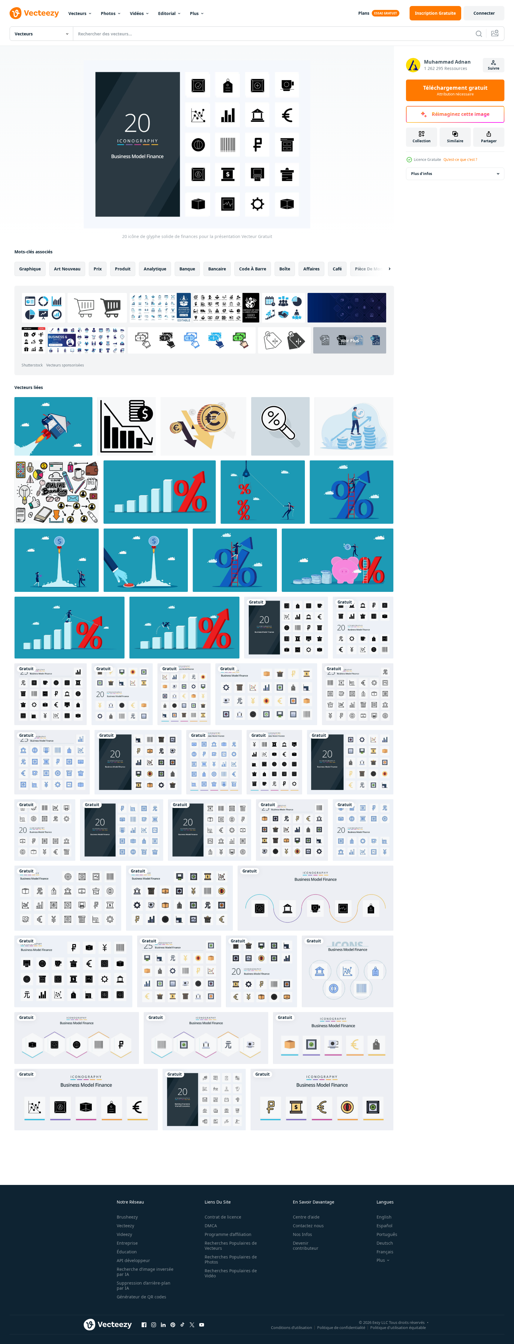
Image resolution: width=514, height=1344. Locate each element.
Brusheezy (127, 1217)
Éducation (127, 1252)
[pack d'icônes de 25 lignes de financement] (67, 898)
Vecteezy (125, 1225)
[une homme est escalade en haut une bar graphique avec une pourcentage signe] (184, 627)
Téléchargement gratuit (455, 90)
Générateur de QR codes (141, 1297)
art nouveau (67, 269)
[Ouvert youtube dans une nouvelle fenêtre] (201, 1324)
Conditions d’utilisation (291, 1327)
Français (385, 1252)
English (384, 1217)
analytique (155, 269)
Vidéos (137, 13)
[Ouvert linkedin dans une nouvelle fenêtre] (163, 1324)
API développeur (133, 1260)
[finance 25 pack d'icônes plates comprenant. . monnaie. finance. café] (206, 1038)
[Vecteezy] (34, 13)
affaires (311, 269)
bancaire (217, 269)
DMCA (211, 1225)
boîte (284, 269)
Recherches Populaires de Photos (231, 1259)
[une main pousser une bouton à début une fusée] (146, 560)
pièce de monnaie (373, 269)
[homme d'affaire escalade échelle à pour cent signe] (351, 492)
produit (123, 269)
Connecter (484, 13)
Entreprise (127, 1243)
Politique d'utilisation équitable (398, 1327)
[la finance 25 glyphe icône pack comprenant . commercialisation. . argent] (76, 1038)
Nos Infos (302, 1234)
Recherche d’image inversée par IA (145, 1271)
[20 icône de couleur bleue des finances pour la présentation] (121, 830)
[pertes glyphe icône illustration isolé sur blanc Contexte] (126, 426)
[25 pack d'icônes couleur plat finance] (266, 694)
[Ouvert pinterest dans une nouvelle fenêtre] (172, 1324)
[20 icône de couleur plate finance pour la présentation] (350, 762)
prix (98, 269)
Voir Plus (350, 340)
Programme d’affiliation (228, 1234)
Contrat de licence (223, 1217)
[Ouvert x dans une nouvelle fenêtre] (192, 1324)
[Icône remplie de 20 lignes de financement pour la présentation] (138, 762)
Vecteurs (77, 13)
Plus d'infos (421, 173)
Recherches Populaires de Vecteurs (231, 1245)
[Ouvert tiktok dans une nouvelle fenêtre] (182, 1324)
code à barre (252, 269)
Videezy (124, 1234)
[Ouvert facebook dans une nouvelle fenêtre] (144, 1324)
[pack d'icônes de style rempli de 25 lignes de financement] (179, 898)
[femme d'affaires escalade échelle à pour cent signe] (235, 560)
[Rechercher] (478, 33)
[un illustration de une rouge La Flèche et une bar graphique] (160, 492)
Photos (108, 13)
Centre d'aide (306, 1217)
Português (387, 1234)
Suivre (493, 68)
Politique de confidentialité (341, 1327)
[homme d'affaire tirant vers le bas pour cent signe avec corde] (263, 492)
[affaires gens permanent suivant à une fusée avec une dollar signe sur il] (56, 560)
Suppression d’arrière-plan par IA (143, 1285)
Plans (363, 13)
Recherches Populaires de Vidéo (231, 1273)
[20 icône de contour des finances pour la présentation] (209, 830)
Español (384, 1225)
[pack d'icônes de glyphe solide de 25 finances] (73, 971)
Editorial (167, 13)
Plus (194, 13)
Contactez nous (308, 1225)
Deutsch (385, 1243)
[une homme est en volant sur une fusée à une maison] (53, 426)
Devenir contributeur (305, 1245)
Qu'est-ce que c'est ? (460, 159)
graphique (30, 269)
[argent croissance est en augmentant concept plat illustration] (353, 426)
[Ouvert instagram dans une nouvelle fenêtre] (153, 1324)
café (337, 269)
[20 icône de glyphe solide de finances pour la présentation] (286, 627)
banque (187, 269)
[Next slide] (384, 269)
